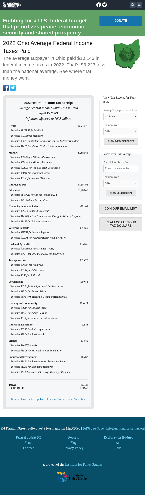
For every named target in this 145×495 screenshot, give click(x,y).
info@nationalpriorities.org (125, 428)
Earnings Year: (111, 125)
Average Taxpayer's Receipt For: (120, 110)
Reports (73, 437)
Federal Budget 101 (28, 437)
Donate (120, 20)
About (28, 443)
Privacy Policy (73, 448)
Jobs (118, 448)
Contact (28, 448)
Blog (73, 443)
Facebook (6, 88)
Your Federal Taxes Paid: (116, 162)
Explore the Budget (118, 437)
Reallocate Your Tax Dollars (121, 224)
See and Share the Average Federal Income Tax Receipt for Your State (48, 399)
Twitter (13, 88)
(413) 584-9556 (93, 428)
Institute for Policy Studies (83, 464)
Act (118, 443)
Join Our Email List (121, 208)
